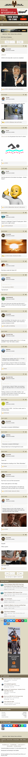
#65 (26, 212)
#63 (26, 127)
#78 (26, 471)
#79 (26, 496)
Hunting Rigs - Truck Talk (9, 686)
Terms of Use (9, 739)
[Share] (23, 46)
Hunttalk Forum (5, 744)
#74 (26, 399)
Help (21, 739)
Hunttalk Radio (13, 744)
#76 (26, 432)
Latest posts (6, 676)
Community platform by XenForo (13, 748)
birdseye (6, 600)
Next (21, 41)
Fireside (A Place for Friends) (14, 600)
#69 (26, 294)
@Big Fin (19, 340)
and (8, 225)
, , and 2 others (13, 255)
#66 (26, 231)
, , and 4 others (13, 89)
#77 (26, 451)
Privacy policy (16, 739)
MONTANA (6, 681)
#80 (26, 534)
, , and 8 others (13, 122)
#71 (26, 331)
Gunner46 (4, 39)
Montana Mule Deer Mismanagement (12, 678)
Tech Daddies (16, 750)
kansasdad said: (6, 284)
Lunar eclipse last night (9, 701)
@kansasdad (4, 136)
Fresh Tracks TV (21, 744)
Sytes (5, 587)
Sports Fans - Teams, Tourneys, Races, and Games (17, 587)
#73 (26, 374)
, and (9, 325)
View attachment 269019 (8, 287)
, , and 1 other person (14, 207)
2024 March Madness (9, 611)
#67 (26, 261)
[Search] (26, 24)
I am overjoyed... (8, 599)
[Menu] (2, 24)
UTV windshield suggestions (10, 684)
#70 (26, 311)
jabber (5, 613)
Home (24, 739)
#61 (26, 46)
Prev (7, 41)
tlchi (25, 717)
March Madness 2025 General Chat (13, 592)
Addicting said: (5, 383)
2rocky (5, 606)
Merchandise (9, 746)
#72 (26, 346)
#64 (26, 168)
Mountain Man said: (6, 356)
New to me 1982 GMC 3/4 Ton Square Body (13, 696)
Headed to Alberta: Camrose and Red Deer (15, 605)
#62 (26, 94)
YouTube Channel (17, 746)
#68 (26, 274)
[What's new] (23, 24)
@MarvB (3, 54)
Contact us (3, 739)
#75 (26, 418)
